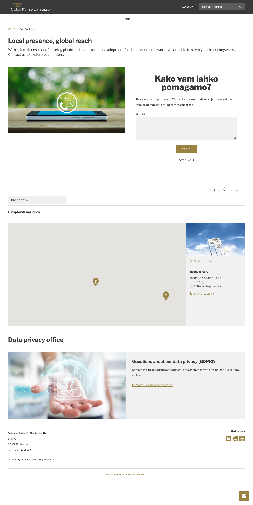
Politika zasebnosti (115, 474)
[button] (171, 300)
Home (11, 29)
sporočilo (140, 114)
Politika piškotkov (137, 474)
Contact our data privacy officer (152, 385)
